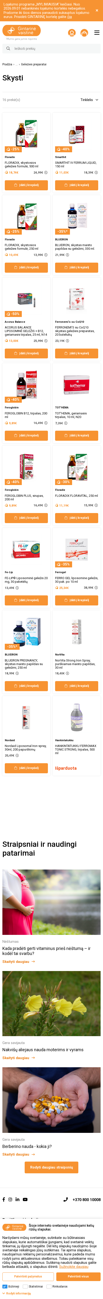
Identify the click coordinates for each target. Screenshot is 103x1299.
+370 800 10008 (87, 1199)
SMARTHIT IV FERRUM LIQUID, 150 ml (76, 164)
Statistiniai (36, 1286)
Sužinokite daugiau (73, 1267)
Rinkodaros (60, 1286)
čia (69, 17)
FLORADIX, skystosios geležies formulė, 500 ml (21, 164)
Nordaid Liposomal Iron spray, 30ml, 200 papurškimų (25, 747)
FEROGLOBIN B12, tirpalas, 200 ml (26, 415)
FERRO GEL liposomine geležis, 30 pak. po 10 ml (76, 579)
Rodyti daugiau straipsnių (51, 1167)
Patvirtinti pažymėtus (28, 1276)
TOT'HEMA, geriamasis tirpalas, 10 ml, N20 (71, 415)
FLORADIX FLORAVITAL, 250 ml (76, 495)
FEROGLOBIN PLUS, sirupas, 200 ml (24, 497)
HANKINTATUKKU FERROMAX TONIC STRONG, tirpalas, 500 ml (75, 749)
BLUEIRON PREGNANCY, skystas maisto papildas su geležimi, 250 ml (24, 664)
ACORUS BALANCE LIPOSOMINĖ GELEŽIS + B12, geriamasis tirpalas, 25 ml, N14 (26, 331)
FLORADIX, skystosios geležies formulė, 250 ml (21, 246)
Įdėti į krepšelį (29, 185)
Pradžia (7, 64)
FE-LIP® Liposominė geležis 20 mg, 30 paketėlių (26, 579)
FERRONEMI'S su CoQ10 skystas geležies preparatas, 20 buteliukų (75, 331)
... (17, 64)
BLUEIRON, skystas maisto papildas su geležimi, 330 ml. (75, 246)
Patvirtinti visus (78, 1276)
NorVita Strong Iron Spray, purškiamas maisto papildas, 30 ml (75, 664)
